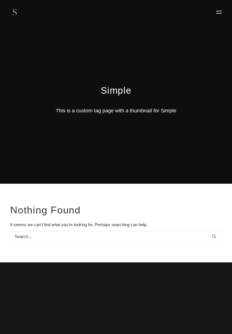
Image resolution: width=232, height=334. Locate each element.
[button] (219, 12)
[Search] (116, 236)
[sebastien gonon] (14, 12)
